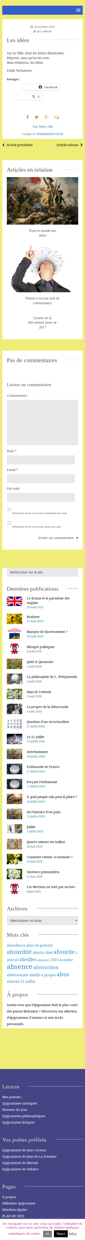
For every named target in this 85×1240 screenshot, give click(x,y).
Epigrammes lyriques (18, 1122)
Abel (49, 952)
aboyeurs (43, 960)
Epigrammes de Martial (20, 1163)
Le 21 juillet (35, 737)
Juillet (31, 827)
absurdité (19, 951)
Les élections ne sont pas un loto (51, 887)
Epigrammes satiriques (19, 1103)
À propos (9, 1197)
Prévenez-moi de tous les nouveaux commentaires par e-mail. (40, 513)
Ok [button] (47, 1234)
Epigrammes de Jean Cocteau (24, 1150)
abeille (35, 974)
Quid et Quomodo (40, 662)
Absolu (38, 952)
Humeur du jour (14, 1109)
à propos (48, 974)
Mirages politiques (40, 647)
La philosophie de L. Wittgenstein (52, 677)
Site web (13, 488)
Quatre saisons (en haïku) (46, 842)
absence (19, 966)
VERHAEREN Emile (49, 134)
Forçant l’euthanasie (42, 782)
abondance (16, 945)
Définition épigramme (18, 1203)
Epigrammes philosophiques (23, 1116)
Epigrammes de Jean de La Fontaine (29, 1156)
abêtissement (18, 974)
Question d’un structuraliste (48, 722)
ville (50, 126)
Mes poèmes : (12, 1097)
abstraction (46, 967)
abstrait (13, 981)
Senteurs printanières (43, 872)
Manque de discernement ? (47, 632)
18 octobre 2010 (44, 27)
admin (47, 31)
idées (42, 126)
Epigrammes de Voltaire (20, 1169)
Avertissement (37, 752)
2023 (54, 959)
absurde (64, 951)
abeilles (27, 959)
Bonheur (33, 617)
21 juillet (27, 981)
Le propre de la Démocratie (47, 707)
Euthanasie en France (43, 767)
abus (63, 974)
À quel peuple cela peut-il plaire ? (52, 797)
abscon (13, 959)
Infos (73, 1233)
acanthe (66, 959)
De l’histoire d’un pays (44, 812)
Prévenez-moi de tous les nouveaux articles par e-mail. (36, 526)
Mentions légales (14, 1209)
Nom (12, 451)
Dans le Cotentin (39, 692)
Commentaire (17, 395)
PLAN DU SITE (13, 1216)
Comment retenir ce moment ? (50, 857)
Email (12, 470)
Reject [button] (61, 1233)
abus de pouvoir (39, 945)
